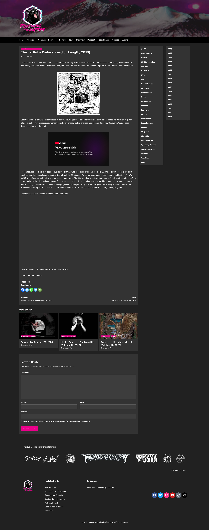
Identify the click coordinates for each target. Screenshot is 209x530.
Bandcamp (26, 285)
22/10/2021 (25, 345)
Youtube (115, 40)
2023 (170, 62)
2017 (170, 87)
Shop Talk (145, 132)
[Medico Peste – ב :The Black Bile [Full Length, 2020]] (78, 326)
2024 (170, 57)
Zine (143, 162)
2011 (169, 113)
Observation (146, 101)
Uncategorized (147, 140)
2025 (170, 53)
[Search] (188, 40)
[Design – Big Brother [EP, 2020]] (38, 326)
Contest (144, 66)
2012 (170, 108)
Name (24, 402)
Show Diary (145, 136)
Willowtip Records (52, 503)
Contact (42, 40)
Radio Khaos (103, 40)
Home (21, 40)
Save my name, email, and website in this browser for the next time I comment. (56, 421)
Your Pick (145, 158)
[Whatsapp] (31, 290)
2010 (170, 117)
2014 (170, 100)
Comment (25, 373)
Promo (144, 114)
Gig (142, 79)
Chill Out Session (148, 62)
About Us (31, 40)
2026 (170, 49)
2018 (170, 83)
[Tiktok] (178, 495)
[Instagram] (166, 495)
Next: (124, 299)
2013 (170, 104)
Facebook (25, 282)
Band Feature (146, 53)
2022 (170, 66)
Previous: (36, 299)
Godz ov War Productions (54, 507)
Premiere (52, 40)
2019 (170, 79)
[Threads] (184, 495)
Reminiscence (147, 123)
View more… (49, 511)
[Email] (40, 290)
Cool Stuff (145, 71)
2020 (170, 74)
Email (82, 402)
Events (125, 40)
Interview (80, 40)
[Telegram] (35, 290)
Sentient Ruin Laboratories (55, 499)
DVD (143, 75)
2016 (170, 91)
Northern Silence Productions (56, 491)
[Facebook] (23, 290)
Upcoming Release (36, 49)
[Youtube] (172, 495)
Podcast (91, 40)
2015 (170, 96)
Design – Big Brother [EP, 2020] (37, 342)
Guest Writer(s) (147, 84)
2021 (170, 70)
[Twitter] (27, 290)
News (70, 40)
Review (62, 40)
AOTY (143, 49)
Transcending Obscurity (54, 495)
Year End (144, 154)
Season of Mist (50, 487)
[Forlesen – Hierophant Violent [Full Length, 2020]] (118, 326)
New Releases (25, 49)
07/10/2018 (26, 56)
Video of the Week (148, 149)
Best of (144, 58)
